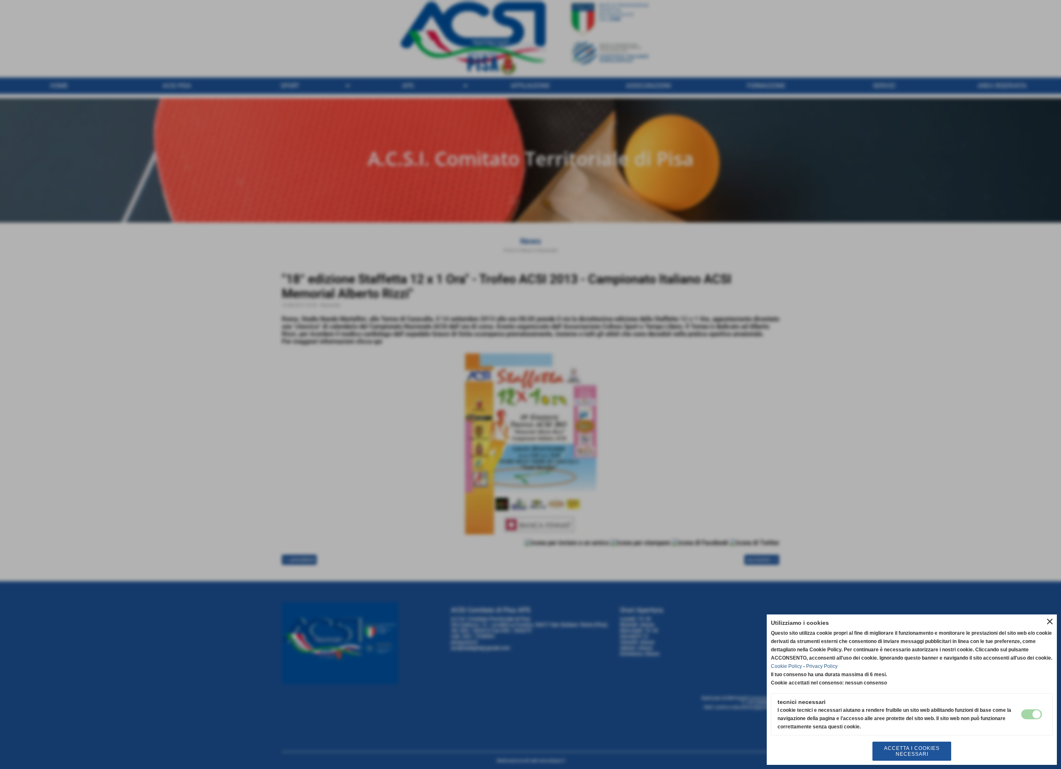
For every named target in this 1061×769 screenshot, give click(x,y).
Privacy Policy (822, 666)
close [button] (1050, 621)
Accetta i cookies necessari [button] (912, 751)
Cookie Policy (786, 666)
